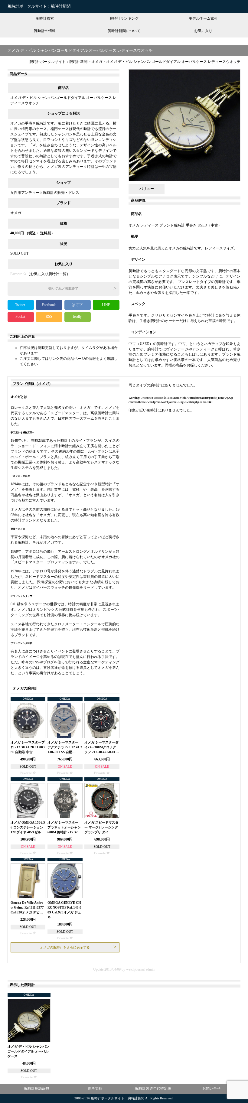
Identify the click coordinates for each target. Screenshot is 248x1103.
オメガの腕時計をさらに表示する (65, 947)
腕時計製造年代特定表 (153, 1088)
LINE (106, 305)
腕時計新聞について (124, 31)
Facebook (49, 305)
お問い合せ (211, 1088)
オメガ (15, 213)
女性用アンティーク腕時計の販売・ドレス (44, 192)
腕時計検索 (45, 18)
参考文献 (95, 1088)
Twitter (20, 305)
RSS (49, 316)
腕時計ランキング (124, 18)
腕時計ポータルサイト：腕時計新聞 (39, 6)
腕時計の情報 (45, 31)
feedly (78, 316)
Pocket (20, 316)
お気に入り (203, 31)
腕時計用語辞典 (36, 1088)
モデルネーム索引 (203, 18)
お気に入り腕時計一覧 (48, 274)
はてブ (77, 305)
